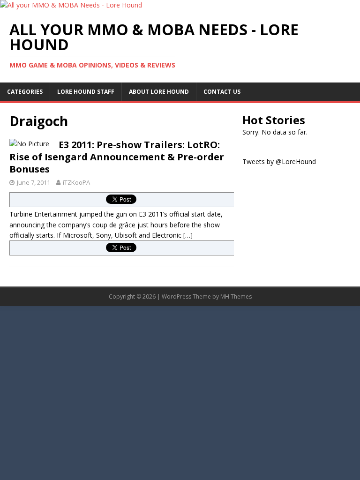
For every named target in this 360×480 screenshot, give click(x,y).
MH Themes (236, 296)
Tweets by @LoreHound (279, 161)
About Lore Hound (159, 92)
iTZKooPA (76, 182)
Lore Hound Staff (85, 92)
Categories (25, 92)
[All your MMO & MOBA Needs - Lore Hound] (71, 4)
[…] (188, 235)
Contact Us (221, 92)
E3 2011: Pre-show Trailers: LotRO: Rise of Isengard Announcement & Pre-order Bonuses (116, 156)
